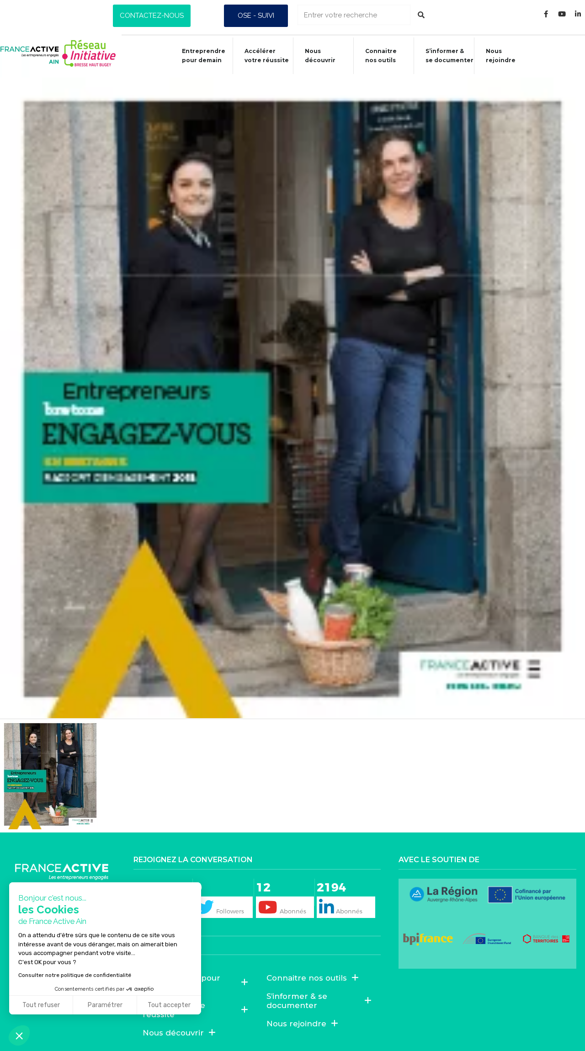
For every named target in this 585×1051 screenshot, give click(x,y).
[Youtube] (562, 14)
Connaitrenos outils (381, 56)
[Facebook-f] (546, 14)
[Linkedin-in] (578, 14)
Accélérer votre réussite (267, 56)
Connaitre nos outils (306, 977)
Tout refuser (41, 1005)
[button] (152, 16)
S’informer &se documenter (449, 56)
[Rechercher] (421, 15)
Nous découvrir (320, 56)
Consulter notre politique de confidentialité (74, 975)
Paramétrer (105, 1005)
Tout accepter (169, 1005)
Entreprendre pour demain (203, 56)
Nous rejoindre (501, 56)
